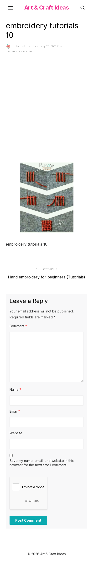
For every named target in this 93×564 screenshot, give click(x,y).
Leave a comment (20, 51)
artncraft (19, 46)
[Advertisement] (46, 107)
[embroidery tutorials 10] (46, 197)
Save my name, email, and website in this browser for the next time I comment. (42, 463)
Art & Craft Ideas (46, 7)
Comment (18, 326)
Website (16, 433)
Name (15, 389)
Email (15, 411)
